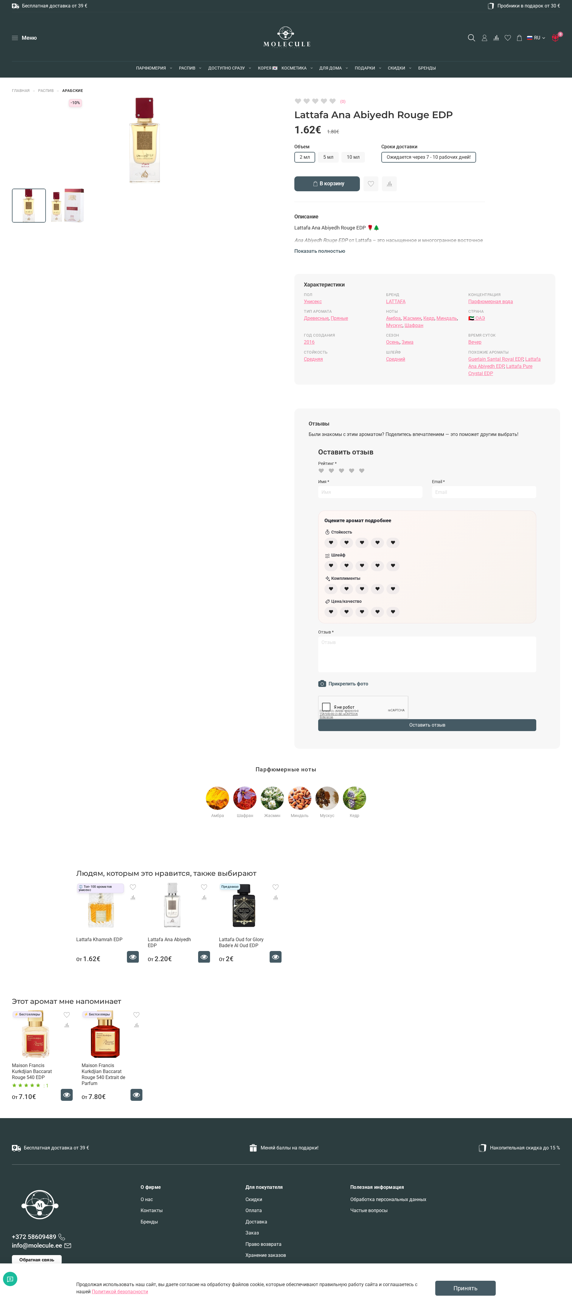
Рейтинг (327, 463)
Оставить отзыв (427, 725)
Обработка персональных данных (388, 1199)
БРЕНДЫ (427, 68)
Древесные (316, 318)
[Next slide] (213, 141)
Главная (21, 90)
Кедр (428, 318)
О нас (147, 1199)
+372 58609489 (34, 1236)
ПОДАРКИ (365, 68)
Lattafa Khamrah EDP (99, 939)
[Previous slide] (77, 141)
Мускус (394, 325)
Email (438, 482)
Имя (323, 482)
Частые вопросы (369, 1210)
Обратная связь (36, 1259)
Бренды (149, 1222)
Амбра (393, 318)
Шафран (414, 325)
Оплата (253, 1210)
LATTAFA (395, 301)
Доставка (256, 1222)
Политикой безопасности (120, 1291)
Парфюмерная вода (490, 301)
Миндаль (446, 318)
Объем (302, 146)
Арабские (72, 90)
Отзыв (326, 632)
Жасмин (412, 318)
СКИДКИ (396, 68)
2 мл (305, 157)
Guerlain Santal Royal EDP (495, 359)
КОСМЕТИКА (294, 68)
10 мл (353, 157)
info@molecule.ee (37, 1245)
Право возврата (263, 1244)
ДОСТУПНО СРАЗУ (226, 68)
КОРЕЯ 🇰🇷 (267, 68)
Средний (395, 359)
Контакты (152, 1210)
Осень (393, 342)
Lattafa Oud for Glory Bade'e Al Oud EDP (241, 942)
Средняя (313, 359)
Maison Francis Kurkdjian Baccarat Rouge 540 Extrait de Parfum (103, 1074)
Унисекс (313, 301)
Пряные (339, 318)
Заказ (252, 1233)
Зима (408, 342)
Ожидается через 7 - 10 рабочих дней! (429, 157)
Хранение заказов (265, 1255)
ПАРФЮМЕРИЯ (151, 68)
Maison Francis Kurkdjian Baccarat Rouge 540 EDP (32, 1071)
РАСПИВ (187, 68)
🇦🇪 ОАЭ (476, 318)
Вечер (474, 342)
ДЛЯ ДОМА (330, 68)
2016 (309, 342)
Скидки (253, 1199)
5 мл (328, 157)
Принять (465, 1288)
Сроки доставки (399, 146)
